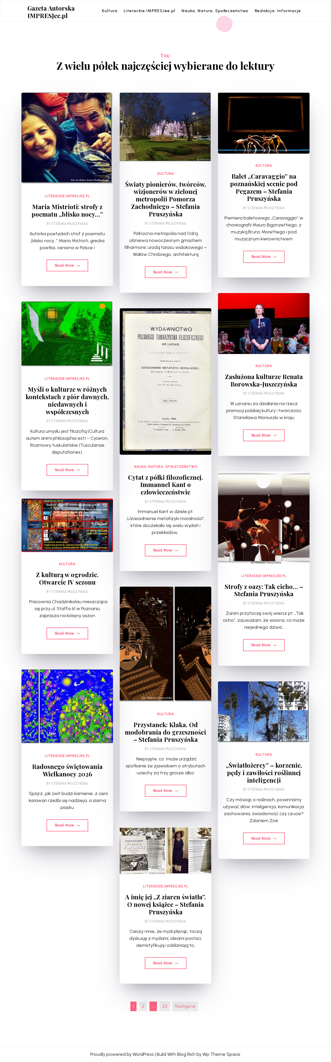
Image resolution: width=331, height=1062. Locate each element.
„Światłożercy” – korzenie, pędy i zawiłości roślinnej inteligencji (264, 772)
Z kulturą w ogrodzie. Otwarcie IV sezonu (67, 578)
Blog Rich (186, 1054)
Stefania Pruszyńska (69, 224)
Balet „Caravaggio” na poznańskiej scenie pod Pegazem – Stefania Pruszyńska (264, 187)
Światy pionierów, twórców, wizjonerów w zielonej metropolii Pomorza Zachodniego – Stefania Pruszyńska (165, 199)
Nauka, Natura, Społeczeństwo (215, 10)
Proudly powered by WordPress (122, 1054)
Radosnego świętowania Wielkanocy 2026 (67, 770)
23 (164, 1006)
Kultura (109, 10)
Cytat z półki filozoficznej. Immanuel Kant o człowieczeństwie (165, 485)
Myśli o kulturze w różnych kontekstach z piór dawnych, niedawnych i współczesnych (67, 400)
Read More (65, 265)
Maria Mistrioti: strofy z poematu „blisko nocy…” (67, 210)
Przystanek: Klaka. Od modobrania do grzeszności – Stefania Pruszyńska (165, 732)
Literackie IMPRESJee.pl (149, 10)
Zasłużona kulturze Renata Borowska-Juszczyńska (264, 380)
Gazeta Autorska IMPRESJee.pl (51, 11)
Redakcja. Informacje (278, 10)
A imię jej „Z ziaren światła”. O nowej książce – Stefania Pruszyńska (165, 904)
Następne (185, 1006)
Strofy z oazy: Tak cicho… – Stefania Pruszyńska (264, 590)
